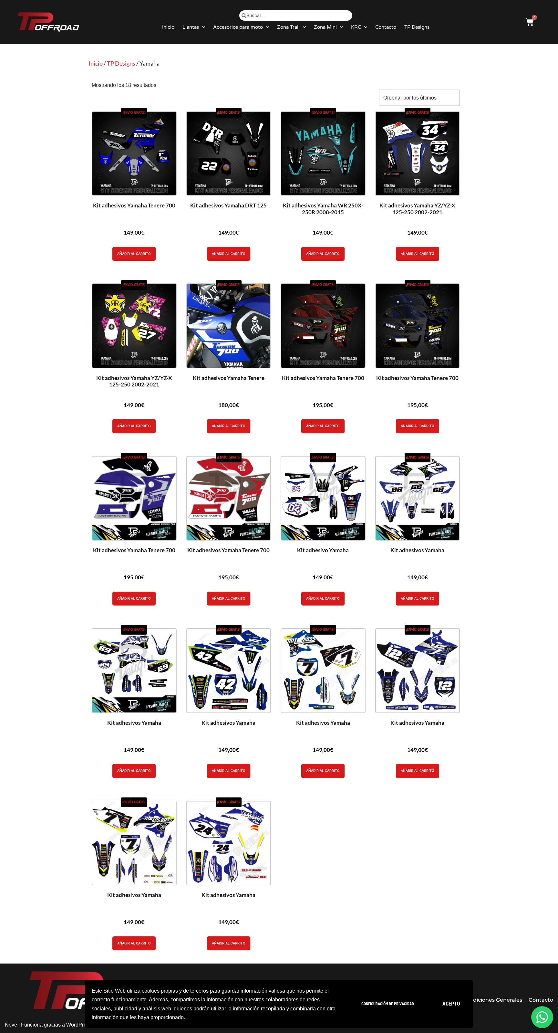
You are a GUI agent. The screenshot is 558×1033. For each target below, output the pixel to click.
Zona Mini (325, 27)
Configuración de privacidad (387, 1004)
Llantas (190, 27)
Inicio (168, 27)
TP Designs (416, 27)
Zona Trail (288, 27)
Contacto (385, 27)
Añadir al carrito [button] (134, 254)
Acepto (451, 1004)
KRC (356, 27)
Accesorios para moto (238, 27)
